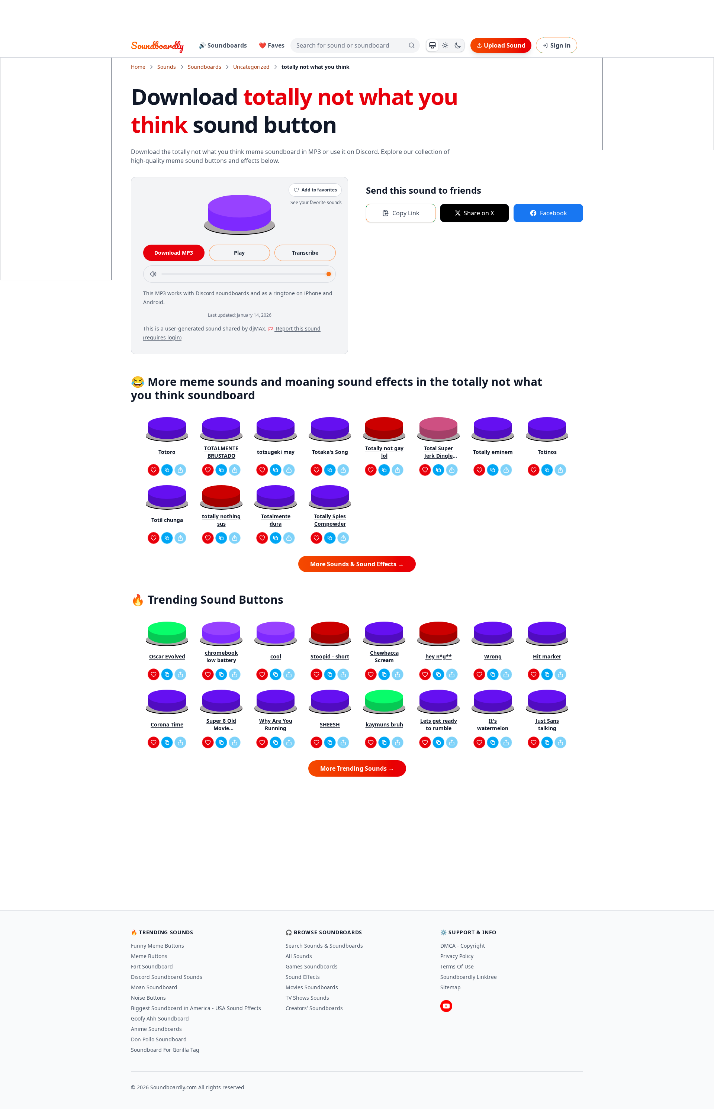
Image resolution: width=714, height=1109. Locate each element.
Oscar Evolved (167, 656)
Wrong (493, 656)
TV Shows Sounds (307, 997)
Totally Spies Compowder (330, 520)
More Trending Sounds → (357, 768)
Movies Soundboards (312, 987)
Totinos (547, 451)
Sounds (166, 66)
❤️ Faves (271, 45)
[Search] (411, 45)
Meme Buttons (149, 956)
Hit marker (547, 656)
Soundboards (204, 66)
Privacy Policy (456, 956)
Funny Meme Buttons (157, 945)
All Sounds (299, 956)
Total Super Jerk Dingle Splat (438, 452)
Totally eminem (493, 451)
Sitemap (450, 987)
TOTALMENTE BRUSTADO (221, 452)
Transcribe (305, 252)
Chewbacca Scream (384, 656)
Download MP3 (173, 252)
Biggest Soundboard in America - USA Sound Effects (196, 1008)
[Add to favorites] (154, 470)
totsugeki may (276, 451)
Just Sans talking (547, 724)
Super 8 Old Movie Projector (221, 724)
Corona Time (167, 724)
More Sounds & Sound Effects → (357, 564)
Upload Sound (504, 45)
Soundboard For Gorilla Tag (165, 1049)
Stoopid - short (330, 656)
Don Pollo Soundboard (159, 1039)
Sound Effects (303, 976)
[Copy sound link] (167, 470)
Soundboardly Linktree (468, 976)
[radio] (432, 45)
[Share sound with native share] (180, 470)
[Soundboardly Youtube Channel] (446, 1006)
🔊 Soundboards (223, 45)
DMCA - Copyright (462, 945)
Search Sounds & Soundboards (324, 945)
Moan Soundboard (154, 987)
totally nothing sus (221, 520)
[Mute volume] (153, 274)
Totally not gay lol (384, 452)
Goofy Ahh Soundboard (160, 1018)
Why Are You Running (275, 724)
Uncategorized (251, 66)
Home (138, 66)
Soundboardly (157, 45)
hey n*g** (438, 656)
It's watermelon (492, 724)
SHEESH (330, 724)
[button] (239, 212)
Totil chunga (167, 519)
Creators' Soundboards (314, 1008)
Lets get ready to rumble (438, 724)
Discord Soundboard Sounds (166, 976)
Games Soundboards (312, 966)
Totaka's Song (330, 451)
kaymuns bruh (384, 724)
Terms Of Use (457, 966)
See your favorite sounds (316, 202)
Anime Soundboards (156, 1028)
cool (275, 656)
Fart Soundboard (152, 966)
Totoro (167, 451)
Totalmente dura (275, 520)
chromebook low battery (221, 656)
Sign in (560, 45)
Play (239, 252)
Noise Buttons (148, 997)
